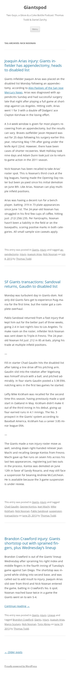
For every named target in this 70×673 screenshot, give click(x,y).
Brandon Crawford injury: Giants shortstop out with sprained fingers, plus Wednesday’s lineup (32, 543)
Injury (23, 254)
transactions (11, 515)
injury (43, 249)
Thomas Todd (23, 258)
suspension (55, 511)
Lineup (51, 615)
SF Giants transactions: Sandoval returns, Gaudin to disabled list (32, 284)
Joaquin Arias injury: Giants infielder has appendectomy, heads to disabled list (33, 65)
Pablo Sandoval (39, 511)
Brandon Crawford (23, 619)
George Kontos (28, 506)
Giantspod (35, 7)
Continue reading (17, 606)
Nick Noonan (50, 254)
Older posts (13, 652)
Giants (35, 249)
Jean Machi (44, 506)
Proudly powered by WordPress (20, 666)
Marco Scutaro (12, 624)
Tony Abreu (44, 624)
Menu (35, 29)
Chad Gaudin (11, 506)
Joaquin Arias (34, 254)
